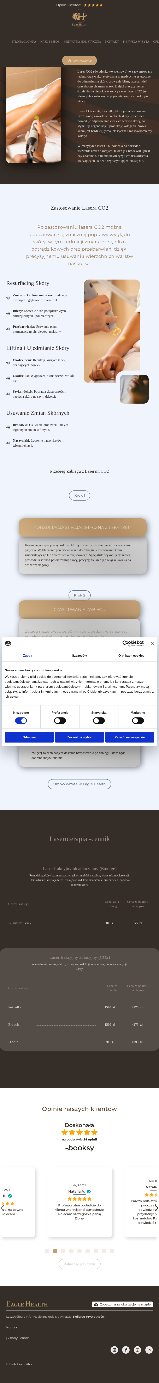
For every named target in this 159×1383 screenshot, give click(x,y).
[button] (47, 1251)
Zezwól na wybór (79, 737)
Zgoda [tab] (27, 655)
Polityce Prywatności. (89, 1316)
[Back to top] (148, 1372)
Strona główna (23, 41)
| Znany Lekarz (17, 1338)
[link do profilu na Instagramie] (137, 1350)
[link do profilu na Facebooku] (114, 1350)
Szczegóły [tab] (79, 655)
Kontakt (112, 41)
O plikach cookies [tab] (131, 655)
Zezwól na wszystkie (130, 737)
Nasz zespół (50, 41)
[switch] (60, 720)
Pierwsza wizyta (136, 41)
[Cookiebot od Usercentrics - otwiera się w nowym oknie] (125, 643)
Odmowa (29, 737)
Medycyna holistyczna (82, 41)
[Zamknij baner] (152, 643)
